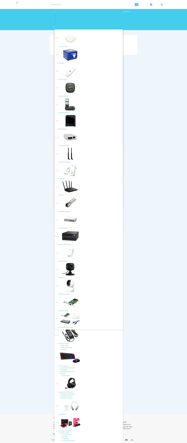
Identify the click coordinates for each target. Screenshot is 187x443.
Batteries (61, 63)
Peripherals (59, 21)
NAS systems (63, 129)
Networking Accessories (66, 327)
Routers (61, 195)
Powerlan (62, 178)
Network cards (63, 310)
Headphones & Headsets (66, 392)
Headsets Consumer (66, 398)
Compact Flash (67, 434)
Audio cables (64, 345)
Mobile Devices (60, 19)
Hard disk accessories (69, 440)
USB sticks (66, 438)
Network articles (64, 145)
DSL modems (63, 79)
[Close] (55, 27)
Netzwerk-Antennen (64, 162)
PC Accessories (63, 366)
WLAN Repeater (63, 261)
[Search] (136, 4)
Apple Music (62, 414)
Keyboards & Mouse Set (67, 371)
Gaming (58, 17)
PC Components (60, 15)
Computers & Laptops (62, 14)
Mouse (63, 373)
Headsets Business (66, 396)
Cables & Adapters (64, 343)
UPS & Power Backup (65, 244)
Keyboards (64, 370)
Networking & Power (61, 23)
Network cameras (64, 294)
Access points (63, 46)
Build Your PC (127, 11)
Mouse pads (66, 375)
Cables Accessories (66, 347)
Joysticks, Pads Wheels (67, 368)
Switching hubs (63, 228)
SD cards (65, 436)
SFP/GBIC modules (64, 211)
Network (61, 277)
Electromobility (63, 96)
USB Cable (64, 349)
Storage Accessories (65, 431)
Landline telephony (64, 112)
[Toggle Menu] (55, 12)
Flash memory (65, 433)
